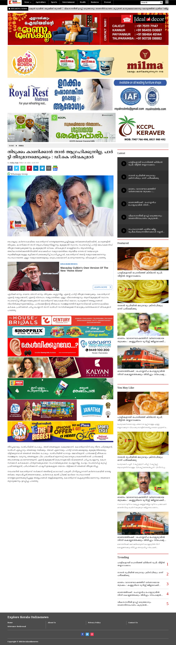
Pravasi (107, 2)
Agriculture (41, 2)
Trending (123, 557)
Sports (54, 2)
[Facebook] (82, 634)
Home (11, 146)
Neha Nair (14, 163)
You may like (125, 388)
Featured (123, 243)
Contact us (133, 623)
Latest (121, 153)
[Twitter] (87, 634)
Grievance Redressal (16, 627)
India (21, 146)
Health (83, 2)
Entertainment (68, 2)
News (26, 2)
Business (95, 2)
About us (52, 623)
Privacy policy (94, 623)
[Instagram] (92, 634)
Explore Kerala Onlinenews (27, 617)
